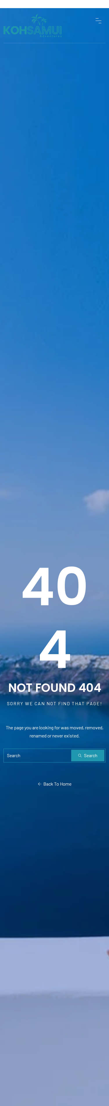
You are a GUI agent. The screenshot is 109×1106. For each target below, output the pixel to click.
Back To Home (57, 783)
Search (90, 755)
